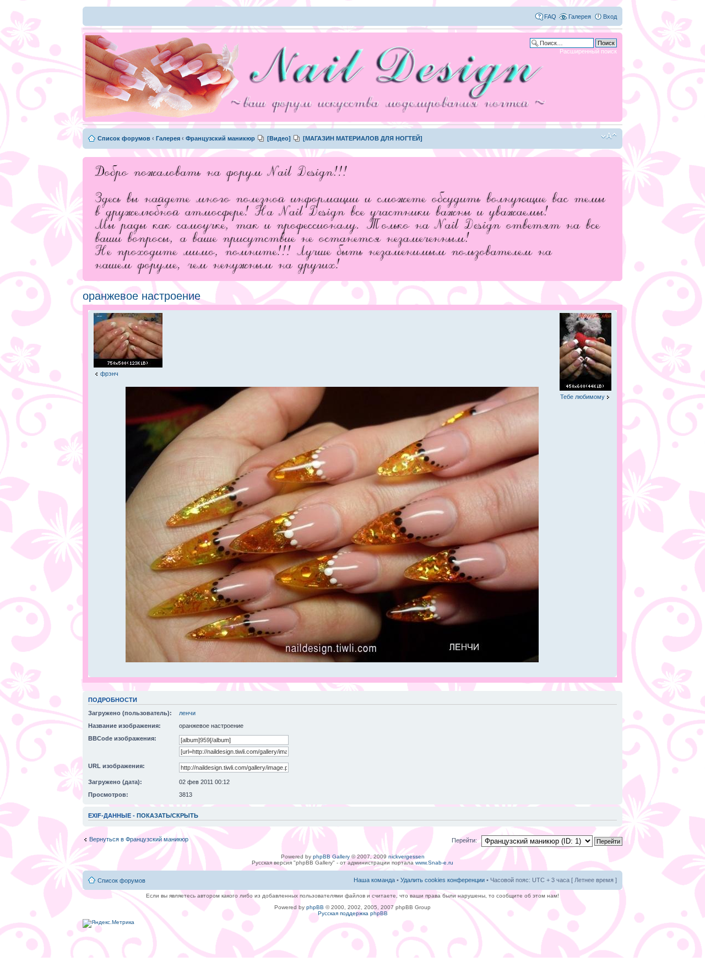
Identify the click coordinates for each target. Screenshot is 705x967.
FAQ (550, 16)
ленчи (187, 713)
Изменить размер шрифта (609, 136)
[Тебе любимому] (585, 388)
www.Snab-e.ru (434, 863)
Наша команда (374, 880)
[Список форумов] (319, 77)
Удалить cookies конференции (442, 880)
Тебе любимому (582, 396)
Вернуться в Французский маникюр (138, 839)
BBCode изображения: (122, 738)
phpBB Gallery (331, 856)
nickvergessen (406, 856)
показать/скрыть (167, 815)
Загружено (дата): (115, 782)
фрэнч (109, 373)
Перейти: (464, 840)
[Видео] (279, 138)
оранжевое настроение (141, 296)
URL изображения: (116, 766)
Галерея (579, 16)
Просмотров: (108, 794)
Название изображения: (124, 725)
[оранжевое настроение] (332, 660)
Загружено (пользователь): (130, 713)
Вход (610, 16)
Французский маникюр (220, 138)
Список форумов (123, 138)
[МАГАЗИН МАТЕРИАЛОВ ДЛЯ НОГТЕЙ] (362, 138)
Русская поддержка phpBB (353, 913)
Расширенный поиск (588, 51)
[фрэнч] (128, 365)
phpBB (315, 907)
